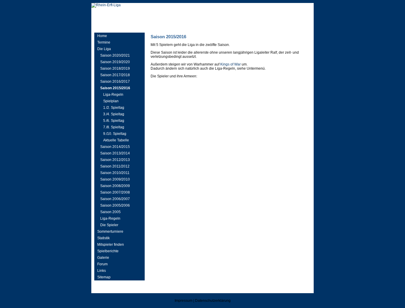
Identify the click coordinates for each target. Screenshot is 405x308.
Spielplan (111, 101)
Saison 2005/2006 (115, 205)
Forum (102, 264)
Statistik (103, 238)
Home (102, 36)
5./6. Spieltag (113, 121)
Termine (103, 42)
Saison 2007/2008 (115, 192)
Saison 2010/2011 (115, 173)
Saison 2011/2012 (115, 166)
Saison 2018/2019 (115, 68)
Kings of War (230, 64)
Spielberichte (108, 251)
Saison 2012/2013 (115, 160)
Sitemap (104, 277)
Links (101, 271)
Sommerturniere (110, 231)
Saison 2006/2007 (115, 199)
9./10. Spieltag (114, 134)
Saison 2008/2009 (115, 186)
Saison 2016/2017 (115, 81)
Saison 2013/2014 (115, 153)
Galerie (103, 258)
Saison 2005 (110, 212)
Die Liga (104, 49)
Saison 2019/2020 (115, 62)
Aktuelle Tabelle (116, 140)
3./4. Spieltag (113, 114)
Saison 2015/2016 (115, 88)
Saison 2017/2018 (115, 75)
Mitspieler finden (110, 244)
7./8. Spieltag (113, 127)
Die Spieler (109, 225)
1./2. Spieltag (113, 108)
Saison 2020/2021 (115, 55)
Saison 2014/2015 (115, 147)
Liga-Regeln (113, 94)
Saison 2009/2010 (115, 179)
